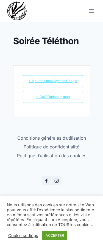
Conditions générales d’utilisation (51, 138)
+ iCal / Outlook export (53, 97)
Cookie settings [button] (23, 235)
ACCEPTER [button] (55, 235)
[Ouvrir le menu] (91, 11)
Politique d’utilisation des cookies (51, 155)
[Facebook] (46, 180)
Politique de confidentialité (51, 147)
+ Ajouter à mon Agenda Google (53, 81)
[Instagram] (56, 180)
